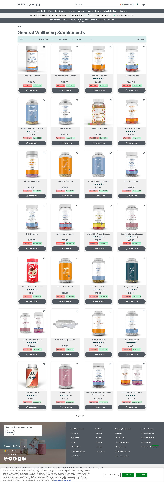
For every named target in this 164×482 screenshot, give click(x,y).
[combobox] (104, 4)
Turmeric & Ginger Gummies (65, 75)
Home (20, 26)
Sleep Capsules (65, 128)
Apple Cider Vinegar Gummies (98, 234)
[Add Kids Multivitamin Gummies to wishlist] (44, 258)
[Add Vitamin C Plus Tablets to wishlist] (77, 258)
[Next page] (87, 416)
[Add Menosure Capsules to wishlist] (144, 311)
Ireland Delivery (76, 447)
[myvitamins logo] (29, 4)
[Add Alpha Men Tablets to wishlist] (44, 364)
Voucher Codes (146, 442)
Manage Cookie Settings (112, 475)
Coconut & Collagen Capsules (132, 234)
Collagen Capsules (65, 392)
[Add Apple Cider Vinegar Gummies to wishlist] (110, 206)
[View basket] (143, 4)
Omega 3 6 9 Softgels (132, 287)
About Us (118, 433)
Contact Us (75, 433)
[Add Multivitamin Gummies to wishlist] (144, 100)
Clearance (123, 11)
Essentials (99, 447)
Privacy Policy (120, 437)
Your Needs (41, 11)
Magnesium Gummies (32, 181)
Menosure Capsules (132, 340)
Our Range (71, 11)
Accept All (141, 475)
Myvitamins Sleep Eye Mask (65, 340)
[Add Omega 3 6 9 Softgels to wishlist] (144, 258)
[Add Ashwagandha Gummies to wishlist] (77, 206)
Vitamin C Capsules (65, 181)
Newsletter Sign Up (148, 437)
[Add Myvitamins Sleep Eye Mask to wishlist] (77, 311)
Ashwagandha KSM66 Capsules (32, 128)
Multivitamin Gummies (132, 128)
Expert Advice (60, 11)
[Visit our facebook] (10, 459)
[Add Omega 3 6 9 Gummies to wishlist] (110, 47)
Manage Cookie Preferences (14, 446)
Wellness (99, 442)
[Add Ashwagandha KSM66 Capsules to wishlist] (44, 100)
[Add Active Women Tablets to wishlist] (110, 258)
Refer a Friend (149, 447)
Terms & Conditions (122, 442)
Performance (100, 451)
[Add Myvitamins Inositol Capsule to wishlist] (110, 153)
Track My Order (76, 456)
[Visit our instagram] (6, 459)
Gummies (89, 11)
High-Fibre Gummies (32, 75)
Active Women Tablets (98, 287)
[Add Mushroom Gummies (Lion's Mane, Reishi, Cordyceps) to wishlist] (110, 364)
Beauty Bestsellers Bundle (32, 340)
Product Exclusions (147, 433)
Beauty (98, 437)
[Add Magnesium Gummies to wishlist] (44, 153)
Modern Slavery (120, 447)
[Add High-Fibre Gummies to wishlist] (44, 47)
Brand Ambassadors (122, 456)
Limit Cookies (128, 475)
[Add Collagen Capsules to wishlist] (77, 364)
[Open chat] (24, 459)
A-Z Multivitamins (98, 340)
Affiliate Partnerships (122, 451)
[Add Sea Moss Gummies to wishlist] (144, 47)
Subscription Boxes (110, 11)
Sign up (10, 432)
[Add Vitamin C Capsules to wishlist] (77, 153)
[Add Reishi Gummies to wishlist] (44, 206)
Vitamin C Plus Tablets (65, 287)
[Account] (138, 4)
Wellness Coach (128, 4)
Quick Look (33, 90)
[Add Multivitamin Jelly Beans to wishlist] (110, 100)
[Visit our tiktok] (15, 459)
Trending (80, 11)
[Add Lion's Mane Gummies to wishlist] (144, 153)
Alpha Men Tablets (32, 392)
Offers (50, 11)
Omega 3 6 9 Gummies (98, 75)
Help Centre (75, 437)
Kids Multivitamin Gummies (32, 287)
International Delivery (78, 451)
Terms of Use (67, 480)
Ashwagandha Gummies (65, 234)
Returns (73, 442)
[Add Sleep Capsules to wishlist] (77, 100)
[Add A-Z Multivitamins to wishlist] (110, 311)
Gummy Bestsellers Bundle (132, 392)
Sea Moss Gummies (132, 75)
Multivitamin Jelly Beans (98, 128)
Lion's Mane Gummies (132, 181)
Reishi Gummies (32, 234)
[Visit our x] (19, 459)
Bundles (98, 11)
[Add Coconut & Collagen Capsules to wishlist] (144, 206)
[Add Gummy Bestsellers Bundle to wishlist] (144, 364)
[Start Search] (76, 4)
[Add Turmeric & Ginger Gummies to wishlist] (77, 47)
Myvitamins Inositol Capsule (98, 181)
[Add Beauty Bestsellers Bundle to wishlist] (44, 311)
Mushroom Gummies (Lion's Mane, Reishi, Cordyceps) (98, 394)
